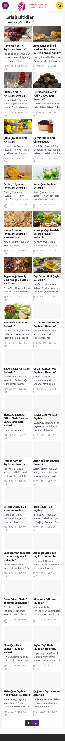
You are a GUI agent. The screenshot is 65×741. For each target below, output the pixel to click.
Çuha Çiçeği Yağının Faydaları (16, 139)
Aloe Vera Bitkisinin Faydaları (45, 601)
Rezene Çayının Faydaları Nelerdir (14, 462)
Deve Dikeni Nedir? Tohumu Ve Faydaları (16, 601)
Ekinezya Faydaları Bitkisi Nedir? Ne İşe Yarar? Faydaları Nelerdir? (16, 420)
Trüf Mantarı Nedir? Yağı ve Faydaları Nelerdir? (45, 95)
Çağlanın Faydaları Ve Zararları (46, 693)
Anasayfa (11, 22)
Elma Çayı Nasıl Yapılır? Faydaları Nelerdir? (14, 649)
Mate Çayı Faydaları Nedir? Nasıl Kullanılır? (17, 693)
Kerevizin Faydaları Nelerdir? (15, 324)
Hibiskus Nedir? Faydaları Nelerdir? (15, 47)
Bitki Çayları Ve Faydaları (42, 508)
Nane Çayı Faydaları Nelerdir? (45, 185)
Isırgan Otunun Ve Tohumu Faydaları (15, 508)
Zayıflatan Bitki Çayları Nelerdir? (47, 278)
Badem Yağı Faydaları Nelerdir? (17, 370)
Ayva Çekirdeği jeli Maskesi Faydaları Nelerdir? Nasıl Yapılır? (47, 49)
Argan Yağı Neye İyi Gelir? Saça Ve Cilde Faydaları (16, 280)
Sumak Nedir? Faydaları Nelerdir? (15, 93)
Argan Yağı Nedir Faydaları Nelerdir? (44, 647)
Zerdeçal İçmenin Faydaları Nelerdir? (15, 185)
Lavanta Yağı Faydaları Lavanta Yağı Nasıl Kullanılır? (17, 556)
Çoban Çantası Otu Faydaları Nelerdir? (45, 370)
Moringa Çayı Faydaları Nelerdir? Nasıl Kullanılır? (47, 234)
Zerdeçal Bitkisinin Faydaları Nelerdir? (44, 554)
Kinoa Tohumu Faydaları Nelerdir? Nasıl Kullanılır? (15, 234)
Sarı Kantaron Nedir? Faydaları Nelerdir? (46, 324)
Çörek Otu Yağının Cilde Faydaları (44, 139)
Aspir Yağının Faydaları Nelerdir (47, 462)
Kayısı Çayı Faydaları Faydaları (45, 416)
